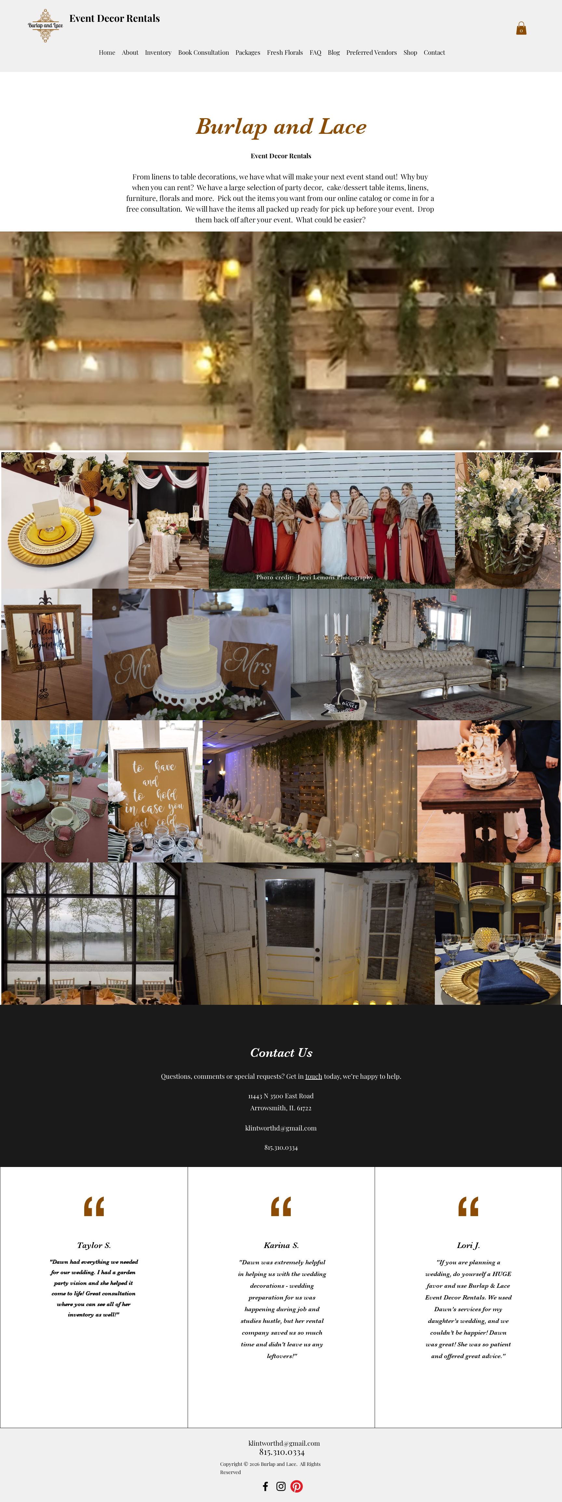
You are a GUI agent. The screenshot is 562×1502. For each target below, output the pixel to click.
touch (313, 1076)
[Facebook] (265, 1486)
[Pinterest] (296, 1486)
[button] (521, 28)
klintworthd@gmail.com (281, 1127)
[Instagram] (281, 1486)
